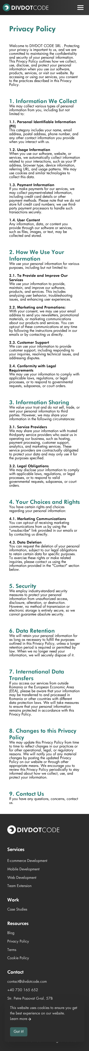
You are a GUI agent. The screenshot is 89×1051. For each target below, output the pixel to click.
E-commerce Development (27, 861)
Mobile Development (23, 869)
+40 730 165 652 (22, 990)
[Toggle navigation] (80, 7)
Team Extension (19, 886)
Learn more (18, 1019)
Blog (10, 933)
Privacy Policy (18, 941)
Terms (11, 950)
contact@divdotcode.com (27, 982)
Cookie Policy (18, 958)
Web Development (21, 878)
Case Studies (17, 909)
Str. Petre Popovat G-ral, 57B (30, 999)
